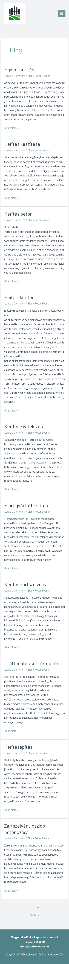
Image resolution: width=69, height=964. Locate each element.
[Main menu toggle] (61, 13)
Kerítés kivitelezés (23, 426)
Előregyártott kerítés (26, 505)
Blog (30, 75)
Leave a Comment (14, 75)
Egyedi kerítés (19, 69)
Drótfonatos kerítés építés (31, 663)
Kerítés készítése (22, 144)
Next (34, 914)
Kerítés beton (18, 214)
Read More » (11, 127)
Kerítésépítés (18, 747)
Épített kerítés (19, 297)
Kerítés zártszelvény (25, 584)
